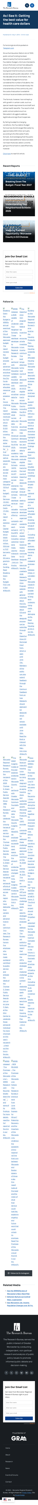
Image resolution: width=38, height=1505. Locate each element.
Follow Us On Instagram (20, 1273)
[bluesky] (22, 1373)
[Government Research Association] (19, 1437)
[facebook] (6, 1373)
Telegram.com (8, 48)
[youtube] (27, 1373)
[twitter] (11, 1373)
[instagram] (16, 1373)
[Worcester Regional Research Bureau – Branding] (10, 3)
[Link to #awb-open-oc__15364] (32, 5)
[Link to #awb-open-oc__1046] (27, 5)
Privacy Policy (26, 1493)
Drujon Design (20, 1495)
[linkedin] (32, 1373)
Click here (7, 153)
